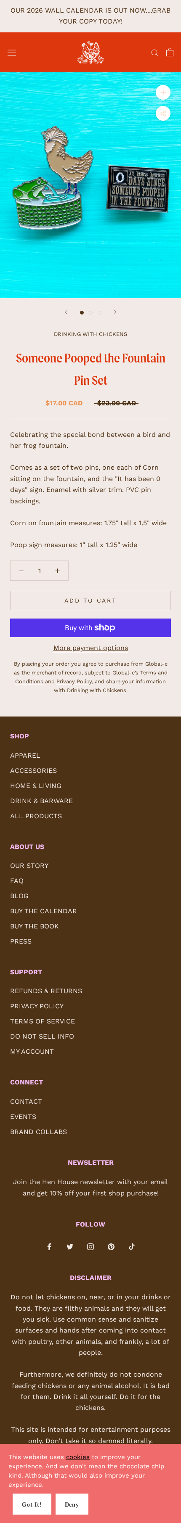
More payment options (90, 648)
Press (21, 941)
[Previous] (66, 312)
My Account (32, 1051)
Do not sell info (42, 1036)
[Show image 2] (91, 313)
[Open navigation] (12, 52)
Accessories (33, 771)
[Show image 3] (99, 313)
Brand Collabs (38, 1132)
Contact (26, 1101)
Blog (19, 896)
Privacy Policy (37, 1006)
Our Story (29, 866)
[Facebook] (49, 1246)
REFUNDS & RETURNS (46, 991)
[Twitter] (70, 1246)
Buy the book (34, 926)
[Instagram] (90, 1246)
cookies (78, 1457)
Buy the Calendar (43, 911)
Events (23, 1117)
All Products (36, 816)
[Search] (155, 52)
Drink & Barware (41, 801)
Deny (72, 1505)
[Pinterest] (111, 1246)
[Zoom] (163, 92)
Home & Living (35, 786)
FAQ (17, 881)
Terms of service (42, 1021)
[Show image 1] (82, 313)
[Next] (115, 312)
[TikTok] (131, 1246)
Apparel (25, 755)
